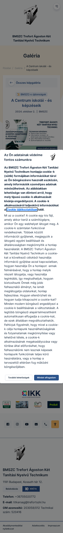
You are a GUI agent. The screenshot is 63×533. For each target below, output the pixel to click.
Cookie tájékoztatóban (21, 209)
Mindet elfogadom (46, 377)
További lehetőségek (18, 377)
